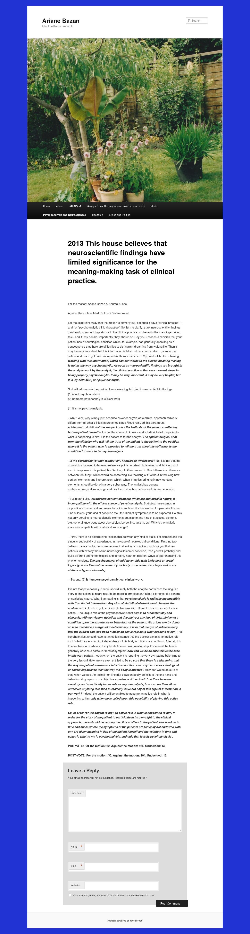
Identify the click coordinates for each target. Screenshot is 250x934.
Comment (77, 793)
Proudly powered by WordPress (125, 920)
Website (75, 885)
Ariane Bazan (60, 20)
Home (46, 206)
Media (154, 206)
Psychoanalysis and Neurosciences (64, 215)
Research (97, 215)
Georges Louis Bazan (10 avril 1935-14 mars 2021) (116, 206)
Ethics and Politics (119, 215)
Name (76, 846)
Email (76, 866)
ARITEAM (75, 206)
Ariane (59, 206)
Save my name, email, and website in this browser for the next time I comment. (113, 895)
